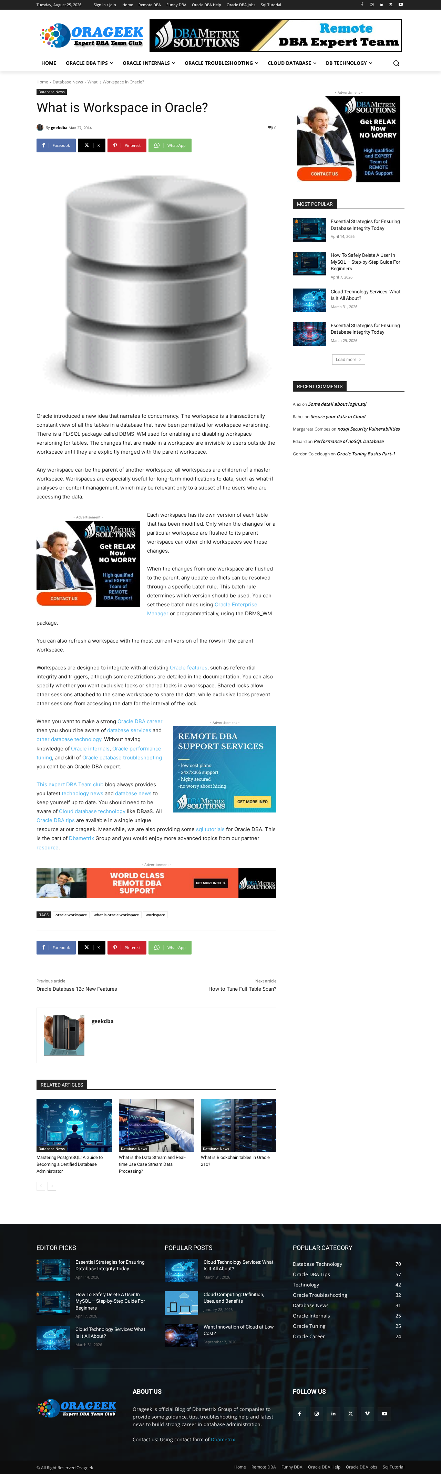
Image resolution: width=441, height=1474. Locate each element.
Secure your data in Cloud (337, 416)
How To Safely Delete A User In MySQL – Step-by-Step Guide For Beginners (365, 261)
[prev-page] (41, 1186)
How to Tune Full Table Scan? (242, 989)
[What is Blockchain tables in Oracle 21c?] (238, 1125)
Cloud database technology (92, 811)
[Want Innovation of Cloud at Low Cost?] (181, 1335)
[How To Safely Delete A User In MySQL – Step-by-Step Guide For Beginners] (309, 263)
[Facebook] (362, 5)
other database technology (69, 739)
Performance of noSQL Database (348, 441)
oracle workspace (71, 914)
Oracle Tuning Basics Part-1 (366, 454)
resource (48, 847)
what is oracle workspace (116, 914)
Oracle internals (90, 748)
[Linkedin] (382, 5)
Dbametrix (81, 838)
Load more (346, 359)
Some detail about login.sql (337, 404)
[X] (391, 5)
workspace (155, 914)
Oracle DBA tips (56, 820)
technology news (82, 793)
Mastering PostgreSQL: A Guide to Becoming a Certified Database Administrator (70, 1164)
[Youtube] (400, 5)
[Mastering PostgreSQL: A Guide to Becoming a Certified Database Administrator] (74, 1125)
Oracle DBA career (140, 721)
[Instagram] (372, 5)
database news (133, 793)
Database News (68, 82)
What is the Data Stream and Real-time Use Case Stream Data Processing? (152, 1164)
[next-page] (52, 1186)
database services (129, 730)
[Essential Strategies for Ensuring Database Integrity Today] (309, 230)
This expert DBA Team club (70, 784)
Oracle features (188, 667)
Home (42, 82)
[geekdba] (41, 127)
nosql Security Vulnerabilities (368, 429)
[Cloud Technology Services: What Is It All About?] (309, 300)
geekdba (59, 127)
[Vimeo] (367, 1414)
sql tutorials (210, 829)
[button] (396, 63)
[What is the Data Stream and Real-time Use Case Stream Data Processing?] (156, 1125)
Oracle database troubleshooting (122, 757)
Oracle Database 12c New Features (77, 989)
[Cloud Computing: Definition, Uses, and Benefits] (181, 1303)
